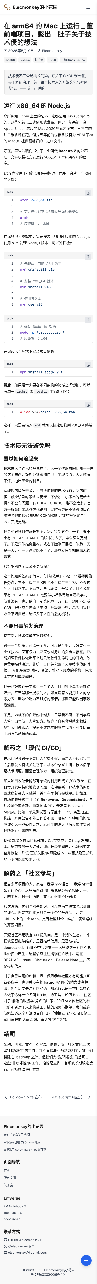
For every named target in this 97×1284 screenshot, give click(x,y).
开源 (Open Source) (73, 60)
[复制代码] (88, 193)
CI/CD (52, 60)
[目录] (86, 1260)
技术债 (39, 60)
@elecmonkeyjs (19, 1246)
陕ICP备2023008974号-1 (48, 1274)
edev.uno (10, 1219)
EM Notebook (13, 1206)
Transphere (11, 1213)
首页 (7, 1171)
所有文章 (10, 1178)
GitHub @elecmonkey (23, 1240)
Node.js (25, 60)
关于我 (8, 1185)
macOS (10, 60)
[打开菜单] (88, 7)
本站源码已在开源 (22, 1142)
